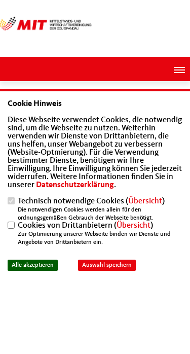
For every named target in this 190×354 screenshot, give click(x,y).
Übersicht (145, 201)
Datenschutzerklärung (75, 185)
